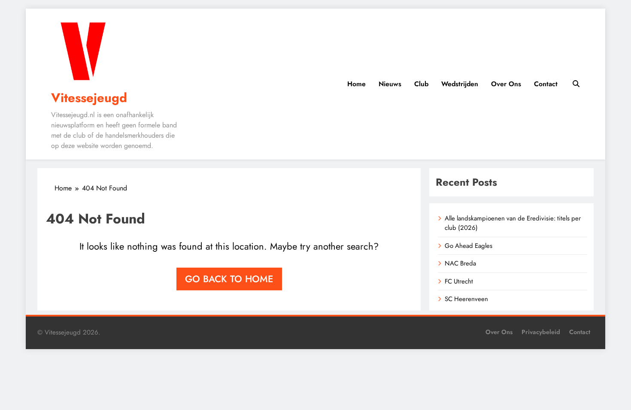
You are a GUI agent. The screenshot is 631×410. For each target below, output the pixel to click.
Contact (546, 84)
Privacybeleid (541, 332)
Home (356, 84)
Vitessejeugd (89, 98)
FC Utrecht (459, 281)
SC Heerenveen (466, 299)
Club (421, 84)
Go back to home (229, 279)
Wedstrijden (459, 84)
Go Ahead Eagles (468, 245)
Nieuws (390, 84)
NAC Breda (460, 263)
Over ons (506, 84)
